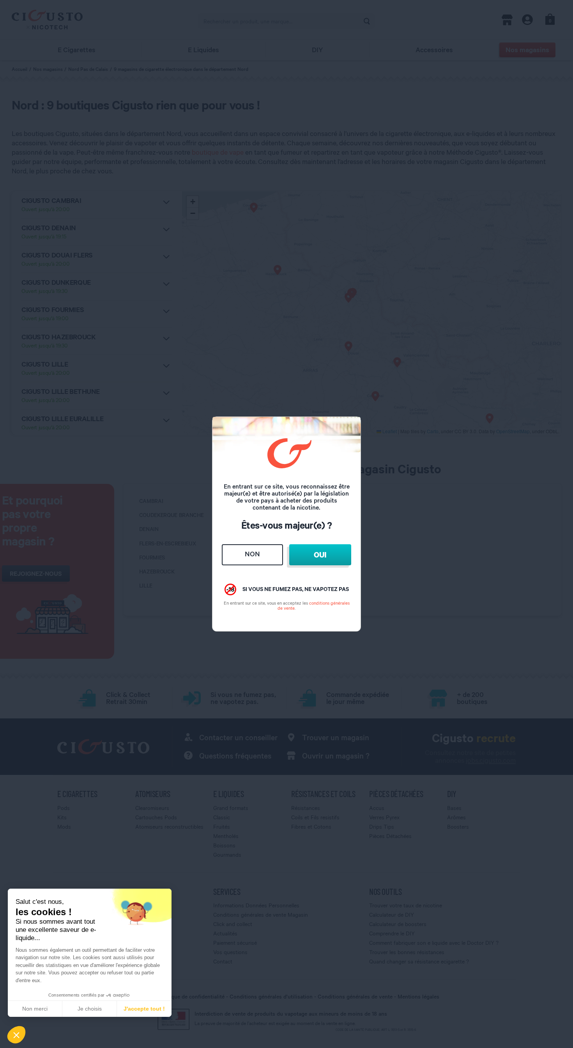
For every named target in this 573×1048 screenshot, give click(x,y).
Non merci (35, 1009)
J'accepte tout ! (144, 1009)
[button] (16, 1034)
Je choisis (90, 1009)
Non (252, 554)
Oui (320, 554)
